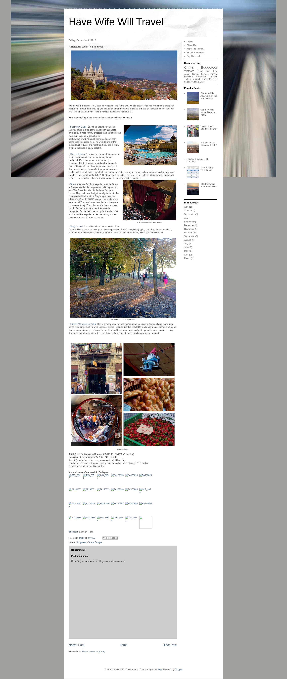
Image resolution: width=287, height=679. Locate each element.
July (186, 218)
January (188, 210)
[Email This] (104, 538)
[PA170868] (90, 523)
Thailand (213, 76)
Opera (73, 184)
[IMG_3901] (132, 523)
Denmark (196, 79)
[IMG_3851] (90, 481)
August (187, 240)
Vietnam (189, 71)
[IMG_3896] (104, 523)
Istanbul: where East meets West (208, 185)
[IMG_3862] (76, 509)
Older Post (170, 645)
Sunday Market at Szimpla (83, 324)
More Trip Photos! (195, 49)
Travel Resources (195, 52)
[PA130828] (132, 481)
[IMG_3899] (118, 523)
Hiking (199, 71)
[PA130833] (104, 495)
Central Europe (94, 542)
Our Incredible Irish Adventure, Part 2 (208, 112)
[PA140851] (118, 509)
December (189, 225)
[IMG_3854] (104, 481)
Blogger (178, 669)
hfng (159, 669)
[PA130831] (90, 495)
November (189, 229)
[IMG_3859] (145, 495)
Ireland (187, 82)
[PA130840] (132, 495)
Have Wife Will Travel (116, 21)
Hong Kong (211, 71)
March (187, 258)
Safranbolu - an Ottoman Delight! (208, 143)
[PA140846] (104, 509)
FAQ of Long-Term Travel (206, 169)
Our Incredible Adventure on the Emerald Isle (208, 96)
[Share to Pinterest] (116, 538)
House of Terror (77, 154)
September (189, 214)
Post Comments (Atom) (93, 651)
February (188, 221)
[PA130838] (118, 495)
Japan (187, 74)
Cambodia (201, 76)
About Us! (191, 45)
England (201, 82)
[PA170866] (76, 523)
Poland (194, 82)
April (186, 207)
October (188, 232)
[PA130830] (76, 495)
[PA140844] (90, 509)
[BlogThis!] (107, 538)
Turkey (187, 79)
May (186, 251)
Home (123, 645)
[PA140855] (132, 509)
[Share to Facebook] (113, 538)
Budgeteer (81, 542)
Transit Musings (209, 79)
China (188, 67)
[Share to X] (110, 538)
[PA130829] (145, 481)
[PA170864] (145, 509)
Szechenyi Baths (78, 127)
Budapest (73, 532)
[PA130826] (118, 481)
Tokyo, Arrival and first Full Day (208, 127)
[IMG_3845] (76, 481)
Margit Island (76, 226)
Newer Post (76, 645)
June (186, 247)
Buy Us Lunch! (194, 56)
